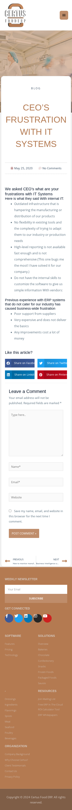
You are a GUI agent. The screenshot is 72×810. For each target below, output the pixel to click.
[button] (20, 363)
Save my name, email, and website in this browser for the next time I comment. (36, 516)
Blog (36, 88)
